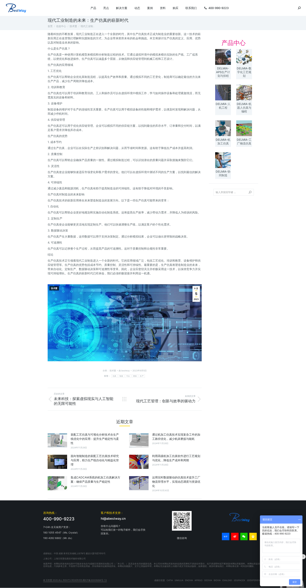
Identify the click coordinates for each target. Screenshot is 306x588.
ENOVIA (189, 580)
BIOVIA (217, 580)
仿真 (114, 376)
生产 (142, 376)
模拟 (135, 376)
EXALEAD (227, 580)
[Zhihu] (225, 536)
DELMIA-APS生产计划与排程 (223, 72)
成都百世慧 (159, 580)
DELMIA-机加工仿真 (223, 141)
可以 (128, 376)
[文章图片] (57, 440)
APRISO (198, 580)
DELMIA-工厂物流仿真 (244, 141)
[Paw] (253, 536)
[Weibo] (235, 536)
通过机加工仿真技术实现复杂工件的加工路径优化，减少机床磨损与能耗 (176, 437)
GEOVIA (208, 580)
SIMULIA (179, 580)
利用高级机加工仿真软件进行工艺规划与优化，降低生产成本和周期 (176, 458)
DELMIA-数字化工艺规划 (244, 72)
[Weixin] (244, 536)
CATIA (170, 580)
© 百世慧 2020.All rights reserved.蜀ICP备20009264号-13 (75, 580)
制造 (121, 376)
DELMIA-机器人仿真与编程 (244, 107)
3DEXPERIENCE (255, 580)
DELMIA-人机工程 (223, 105)
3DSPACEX (239, 580)
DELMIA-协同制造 (223, 173)
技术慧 (54, 288)
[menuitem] (93, 8)
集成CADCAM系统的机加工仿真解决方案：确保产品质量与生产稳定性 (95, 479)
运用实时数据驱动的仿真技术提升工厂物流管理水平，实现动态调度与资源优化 (176, 482)
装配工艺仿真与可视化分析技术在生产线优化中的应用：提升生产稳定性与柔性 (95, 439)
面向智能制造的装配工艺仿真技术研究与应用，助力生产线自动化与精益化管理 (95, 460)
